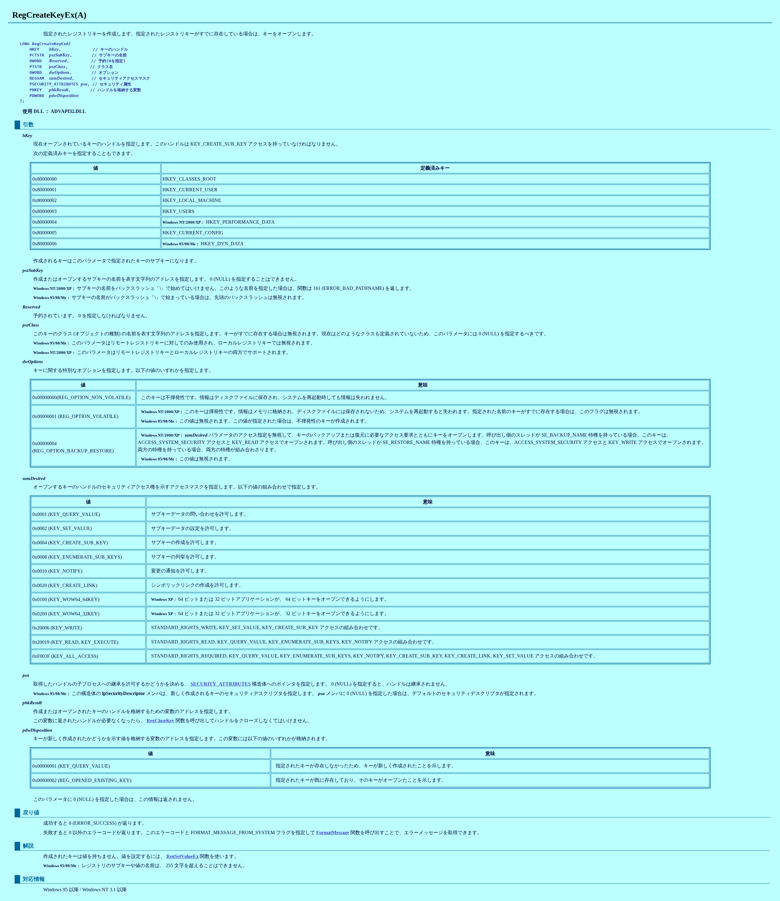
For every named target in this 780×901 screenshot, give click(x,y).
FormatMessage (332, 832)
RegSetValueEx (182, 856)
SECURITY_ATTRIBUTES (220, 684)
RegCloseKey (160, 720)
